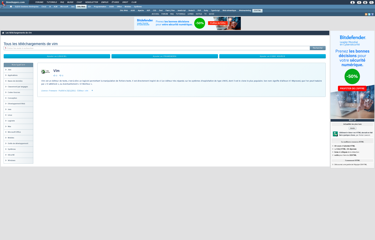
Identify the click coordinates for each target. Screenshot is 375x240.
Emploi (104, 2)
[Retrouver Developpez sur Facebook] (372, 14)
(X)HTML (257, 11)
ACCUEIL (155, 14)
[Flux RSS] (366, 14)
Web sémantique (229, 11)
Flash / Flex (170, 11)
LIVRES (191, 14)
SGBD (111, 7)
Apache (141, 11)
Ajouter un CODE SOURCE (272, 56)
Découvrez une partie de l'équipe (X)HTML (350, 165)
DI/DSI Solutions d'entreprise (27, 7)
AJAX (133, 11)
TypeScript (215, 11)
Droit (125, 2)
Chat (79, 2)
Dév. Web (81, 7)
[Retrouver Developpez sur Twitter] (369, 14)
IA (50, 7)
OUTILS (199, 14)
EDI (89, 7)
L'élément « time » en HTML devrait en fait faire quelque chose (356, 134)
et (344, 146)
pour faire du (345, 155)
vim (86, 91)
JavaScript (182, 11)
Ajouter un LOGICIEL (57, 56)
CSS (154, 11)
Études (115, 2)
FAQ (62, 2)
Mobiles (128, 7)
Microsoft (64, 7)
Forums (39, 2)
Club (133, 2)
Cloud (43, 7)
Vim (56, 71)
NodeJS (192, 11)
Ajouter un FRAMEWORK (164, 56)
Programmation (100, 7)
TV (205, 14)
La (345, 149)
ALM (55, 7)
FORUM (164, 14)
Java (72, 7)
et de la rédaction (346, 152)
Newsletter (91, 2)
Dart (161, 11)
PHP (199, 11)
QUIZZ (211, 14)
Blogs (70, 2)
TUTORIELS (180, 14)
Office (119, 7)
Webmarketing (245, 11)
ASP (148, 11)
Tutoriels (51, 2)
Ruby (206, 11)
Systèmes (138, 7)
